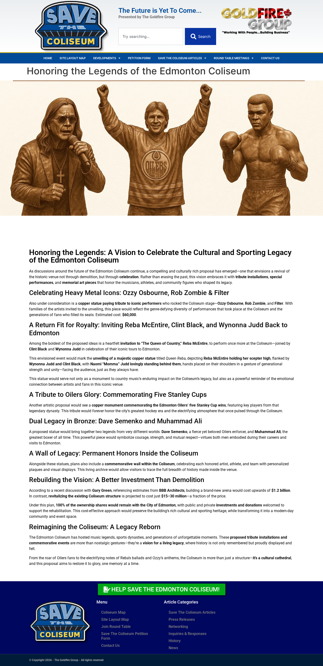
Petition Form (139, 58)
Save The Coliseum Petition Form (124, 636)
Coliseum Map (113, 612)
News (173, 648)
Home (48, 58)
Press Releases (182, 619)
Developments (104, 58)
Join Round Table (116, 626)
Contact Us (270, 58)
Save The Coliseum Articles (180, 58)
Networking (178, 626)
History (175, 641)
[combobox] (150, 36)
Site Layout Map (73, 58)
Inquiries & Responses (187, 633)
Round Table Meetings (231, 58)
